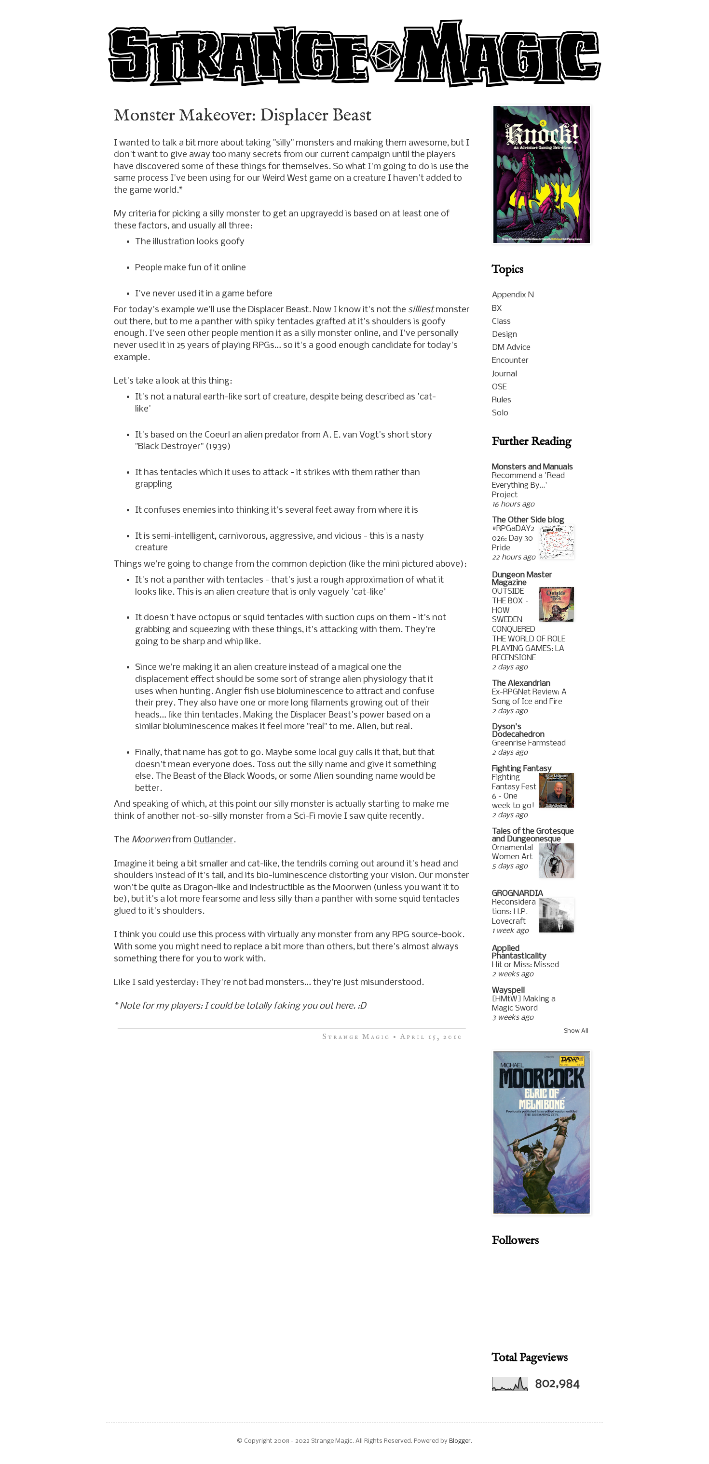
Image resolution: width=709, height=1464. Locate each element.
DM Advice (511, 347)
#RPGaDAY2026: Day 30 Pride (513, 538)
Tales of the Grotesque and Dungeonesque (533, 835)
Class (501, 321)
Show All (576, 1031)
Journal (504, 374)
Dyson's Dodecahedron (518, 730)
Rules (501, 400)
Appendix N (513, 295)
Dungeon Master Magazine (522, 579)
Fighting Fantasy (522, 768)
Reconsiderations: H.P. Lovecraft (514, 912)
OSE (499, 387)
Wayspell (508, 990)
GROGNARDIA (517, 893)
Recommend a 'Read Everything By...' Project (528, 485)
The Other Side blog (528, 520)
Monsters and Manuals (532, 467)
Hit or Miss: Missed (525, 965)
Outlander (213, 840)
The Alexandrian (521, 683)
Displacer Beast (278, 310)
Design (504, 334)
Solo (500, 413)
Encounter (510, 360)
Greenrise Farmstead (529, 743)
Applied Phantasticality (519, 952)
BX (497, 308)
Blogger (460, 1441)
